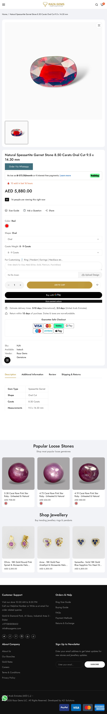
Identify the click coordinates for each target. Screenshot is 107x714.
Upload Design (92, 274)
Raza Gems (22, 353)
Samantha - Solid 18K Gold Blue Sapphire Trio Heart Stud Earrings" (88, 564)
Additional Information (32, 374)
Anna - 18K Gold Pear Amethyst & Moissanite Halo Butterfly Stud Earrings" (52, 564)
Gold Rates (7, 661)
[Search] (96, 4)
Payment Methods (64, 618)
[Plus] (20, 285)
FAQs (58, 612)
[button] (97, 285)
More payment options (54, 301)
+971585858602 (10, 624)
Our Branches (8, 656)
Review (52, 374)
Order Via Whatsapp (19, 166)
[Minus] (8, 285)
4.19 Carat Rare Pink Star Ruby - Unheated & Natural (87, 495)
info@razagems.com (11, 628)
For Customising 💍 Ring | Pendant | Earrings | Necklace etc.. (34, 259)
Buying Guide (62, 607)
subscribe (95, 664)
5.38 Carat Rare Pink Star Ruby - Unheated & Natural (16, 495)
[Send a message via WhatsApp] (4, 698)
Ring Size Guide (63, 602)
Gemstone (21, 357)
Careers (5, 667)
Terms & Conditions (11, 672)
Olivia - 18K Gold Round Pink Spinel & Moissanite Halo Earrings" (18, 564)
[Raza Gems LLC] (53, 4)
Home (4, 14)
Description (10, 374)
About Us (6, 651)
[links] (4, 636)
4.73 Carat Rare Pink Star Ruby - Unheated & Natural (51, 495)
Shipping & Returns (71, 374)
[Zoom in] (99, 25)
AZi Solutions (68, 700)
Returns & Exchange (65, 623)
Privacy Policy (8, 677)
